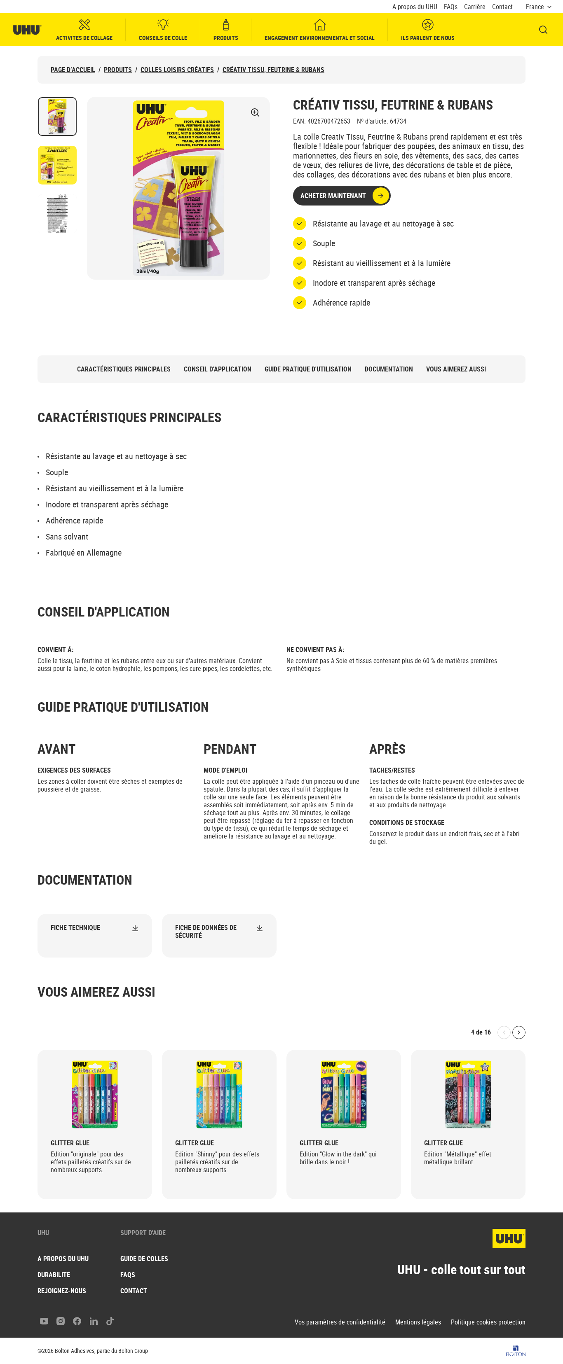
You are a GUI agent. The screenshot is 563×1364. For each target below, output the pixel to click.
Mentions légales (418, 1322)
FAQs (450, 7)
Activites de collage (84, 38)
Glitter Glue (70, 1143)
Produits (225, 38)
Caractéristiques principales (124, 369)
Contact (502, 7)
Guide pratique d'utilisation (308, 369)
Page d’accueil (73, 70)
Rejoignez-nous (62, 1290)
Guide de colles (144, 1258)
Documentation (389, 369)
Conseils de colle (163, 38)
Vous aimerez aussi (456, 369)
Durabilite (54, 1274)
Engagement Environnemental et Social (320, 38)
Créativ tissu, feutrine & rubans (273, 70)
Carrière (475, 7)
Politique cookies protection (488, 1322)
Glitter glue (443, 1143)
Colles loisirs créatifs (177, 70)
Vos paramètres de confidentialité (340, 1322)
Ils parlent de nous (428, 38)
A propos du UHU (414, 7)
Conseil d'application (217, 369)
